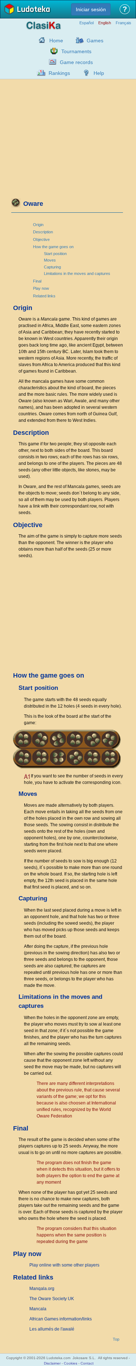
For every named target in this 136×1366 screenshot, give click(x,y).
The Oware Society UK (51, 1298)
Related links (44, 296)
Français (123, 23)
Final (37, 281)
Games (95, 40)
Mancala (37, 1308)
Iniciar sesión (91, 9)
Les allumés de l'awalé (51, 1329)
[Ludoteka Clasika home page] (40, 40)
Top (116, 1339)
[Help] (84, 73)
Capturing (52, 267)
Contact (87, 1363)
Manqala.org (41, 1288)
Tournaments (76, 51)
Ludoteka (33, 10)
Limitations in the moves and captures (77, 273)
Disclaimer (52, 1363)
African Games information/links (60, 1319)
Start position (55, 253)
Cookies (70, 1363)
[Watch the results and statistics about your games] (51, 62)
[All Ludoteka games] (78, 40)
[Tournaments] (52, 51)
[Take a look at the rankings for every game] (39, 73)
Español (86, 23)
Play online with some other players (64, 1265)
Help (99, 73)
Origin (38, 224)
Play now (41, 288)
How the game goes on (53, 247)
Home (56, 40)
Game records (76, 62)
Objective (41, 239)
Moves (50, 260)
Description (43, 232)
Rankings (59, 73)
